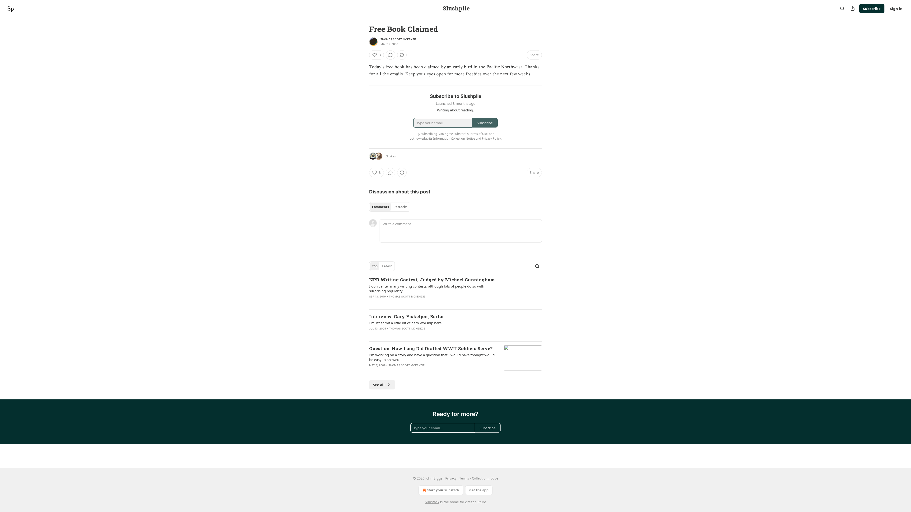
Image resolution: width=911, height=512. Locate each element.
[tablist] (389, 207)
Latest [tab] (387, 266)
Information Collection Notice (454, 138)
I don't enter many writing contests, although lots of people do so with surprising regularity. (426, 288)
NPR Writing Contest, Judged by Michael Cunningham (432, 280)
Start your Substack (443, 490)
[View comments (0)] (390, 55)
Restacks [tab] (400, 207)
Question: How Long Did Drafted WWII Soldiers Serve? (431, 348)
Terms (464, 478)
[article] (455, 291)
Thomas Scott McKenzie (399, 39)
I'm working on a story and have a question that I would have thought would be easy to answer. (432, 357)
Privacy (450, 478)
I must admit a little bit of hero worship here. (405, 322)
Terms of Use (478, 134)
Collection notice (485, 478)
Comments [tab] (380, 207)
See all (379, 384)
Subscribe (872, 8)
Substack (432, 502)
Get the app (478, 490)
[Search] (842, 8)
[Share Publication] (852, 8)
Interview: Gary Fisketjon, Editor (406, 316)
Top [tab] (374, 266)
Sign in (896, 8)
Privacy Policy (491, 138)
